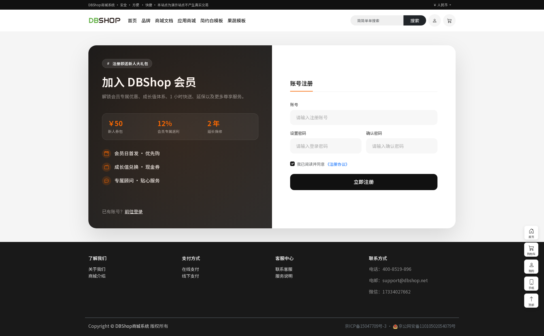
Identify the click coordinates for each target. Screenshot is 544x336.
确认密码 (374, 133)
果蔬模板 (237, 20)
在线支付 (190, 269)
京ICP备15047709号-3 (365, 326)
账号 (294, 104)
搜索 (414, 20)
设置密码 (298, 133)
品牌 (145, 20)
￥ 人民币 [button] (441, 4)
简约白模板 (211, 20)
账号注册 (301, 83)
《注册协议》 (337, 164)
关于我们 (96, 269)
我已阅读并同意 (323, 164)
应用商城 (187, 20)
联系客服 (283, 269)
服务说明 (283, 276)
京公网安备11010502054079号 (427, 326)
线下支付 (190, 276)
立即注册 (364, 181)
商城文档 (164, 20)
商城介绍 (96, 276)
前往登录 (134, 211)
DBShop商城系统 (132, 326)
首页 (132, 20)
